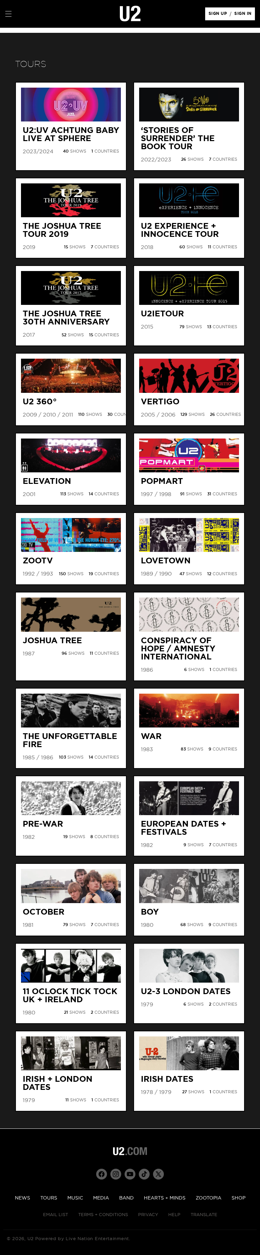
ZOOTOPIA (208, 1198)
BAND (126, 1198)
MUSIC (75, 1198)
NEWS (22, 1198)
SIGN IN (244, 15)
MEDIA (101, 1198)
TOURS (48, 1198)
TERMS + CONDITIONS (103, 1215)
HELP (174, 1215)
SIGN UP (219, 15)
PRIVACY (148, 1215)
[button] (8, 13)
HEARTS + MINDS (165, 1198)
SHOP (238, 1198)
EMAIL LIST (55, 1215)
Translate (204, 1215)
